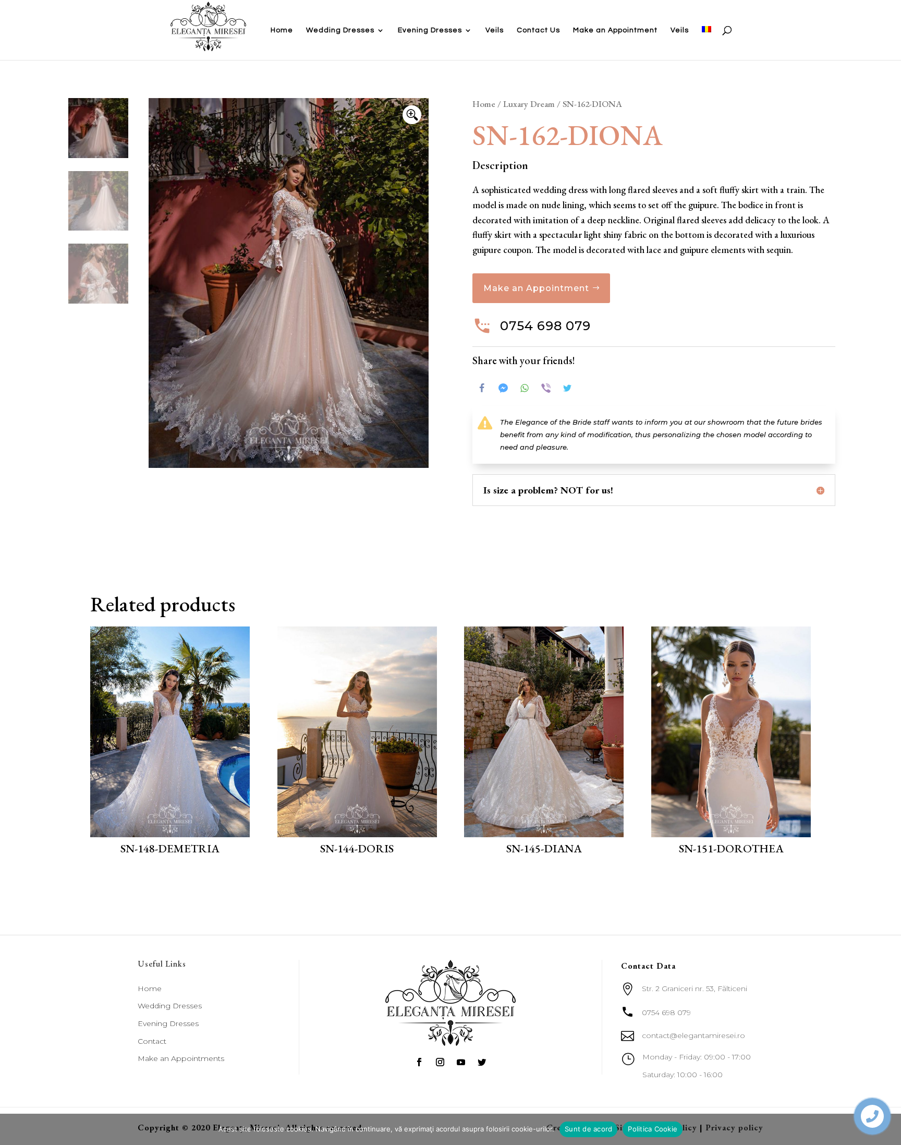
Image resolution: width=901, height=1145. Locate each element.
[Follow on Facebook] (419, 1062)
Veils (494, 30)
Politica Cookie (652, 1129)
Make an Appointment (615, 30)
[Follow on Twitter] (481, 1062)
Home (282, 30)
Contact (152, 1041)
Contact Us (538, 30)
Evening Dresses (430, 30)
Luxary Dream (529, 104)
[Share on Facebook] (481, 388)
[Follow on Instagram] (440, 1062)
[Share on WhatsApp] (524, 388)
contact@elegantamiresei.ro (693, 1035)
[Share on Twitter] (567, 388)
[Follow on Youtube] (461, 1062)
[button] (412, 114)
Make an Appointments (181, 1058)
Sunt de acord (588, 1129)
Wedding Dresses (340, 30)
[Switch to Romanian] (706, 43)
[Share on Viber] (546, 388)
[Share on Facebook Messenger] (503, 388)
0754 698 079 (545, 325)
